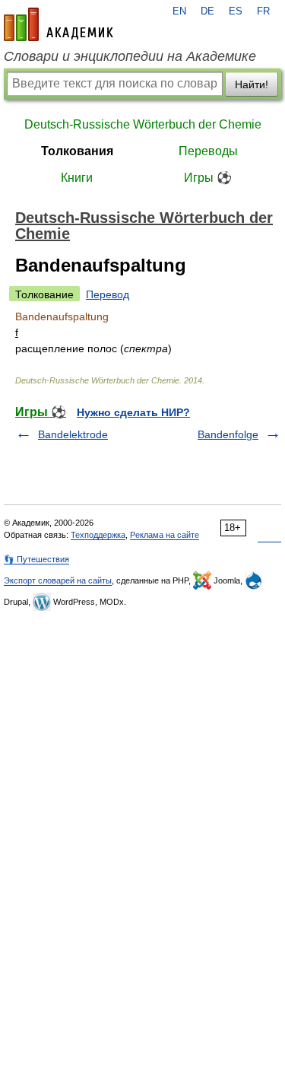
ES (235, 11)
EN (179, 11)
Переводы (208, 151)
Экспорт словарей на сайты (58, 580)
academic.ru (58, 24)
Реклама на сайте (164, 534)
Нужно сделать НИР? (133, 412)
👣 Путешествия (36, 559)
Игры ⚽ (208, 177)
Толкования (77, 151)
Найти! (251, 84)
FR (263, 11)
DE (207, 11)
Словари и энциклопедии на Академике (130, 56)
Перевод (107, 294)
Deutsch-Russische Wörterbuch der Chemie (142, 124)
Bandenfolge (228, 434)
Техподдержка (98, 534)
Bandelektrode (73, 434)
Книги (77, 177)
